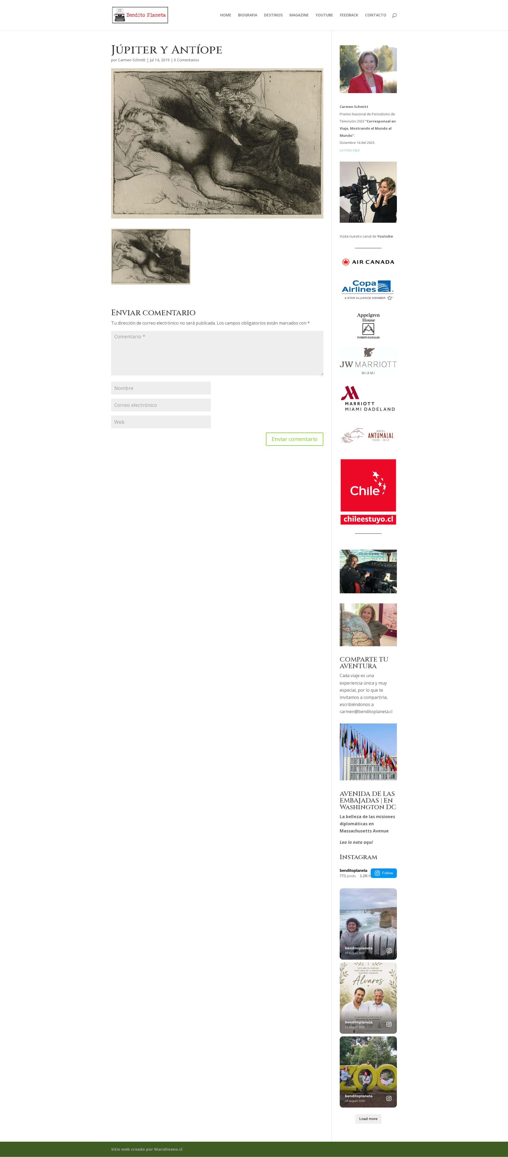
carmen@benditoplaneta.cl (366, 711)
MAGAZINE (299, 15)
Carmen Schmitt (132, 59)
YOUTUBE (324, 15)
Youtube (385, 236)
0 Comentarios (186, 59)
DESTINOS (273, 15)
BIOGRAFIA (247, 15)
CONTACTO (375, 15)
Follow (387, 873)
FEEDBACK (349, 15)
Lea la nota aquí (356, 842)
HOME (225, 15)
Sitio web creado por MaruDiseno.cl (146, 1149)
